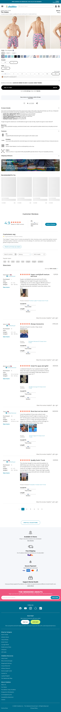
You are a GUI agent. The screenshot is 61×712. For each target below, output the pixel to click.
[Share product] (37, 103)
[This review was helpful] (53, 405)
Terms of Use (4, 708)
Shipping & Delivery (6, 663)
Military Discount (5, 668)
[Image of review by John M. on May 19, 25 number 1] (24, 477)
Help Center (4, 658)
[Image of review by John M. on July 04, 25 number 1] (24, 334)
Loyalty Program (5, 675)
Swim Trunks (4, 634)
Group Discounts (5, 665)
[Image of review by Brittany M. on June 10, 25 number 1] (24, 379)
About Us (3, 684)
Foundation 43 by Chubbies (8, 689)
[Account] (56, 6)
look (23, 261)
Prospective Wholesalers (7, 692)
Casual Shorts (4, 639)
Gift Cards (3, 652)
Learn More (30, 98)
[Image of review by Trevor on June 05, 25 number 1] (24, 428)
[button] (12, 32)
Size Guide (57, 71)
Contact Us (4, 673)
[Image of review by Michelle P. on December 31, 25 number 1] (24, 293)
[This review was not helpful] (56, 454)
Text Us (25, 622)
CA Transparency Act (6, 694)
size (5, 261)
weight (28, 261)
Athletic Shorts (5, 637)
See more (6, 287)
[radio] (2, 56)
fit (8, 261)
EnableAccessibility (56, 2)
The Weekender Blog (6, 678)
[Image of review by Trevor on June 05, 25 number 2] (33, 428)
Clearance (3, 649)
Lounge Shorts (5, 644)
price (18, 261)
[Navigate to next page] (41, 509)
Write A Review (50, 224)
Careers (3, 699)
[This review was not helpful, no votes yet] (56, 318)
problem (40, 261)
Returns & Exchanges (6, 660)
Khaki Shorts (4, 642)
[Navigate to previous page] (19, 509)
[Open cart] (59, 6)
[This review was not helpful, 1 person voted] (56, 405)
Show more (7, 265)
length (34, 261)
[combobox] (25, 254)
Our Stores (30, 540)
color (12, 261)
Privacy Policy (34, 708)
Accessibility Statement (7, 697)
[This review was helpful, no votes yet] (53, 318)
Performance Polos (6, 647)
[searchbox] (8, 254)
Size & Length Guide (6, 670)
